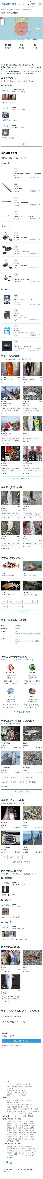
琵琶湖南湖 (11, 1148)
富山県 (9, 1128)
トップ (9, 1084)
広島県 (26, 1134)
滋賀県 (32, 1130)
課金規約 (10, 1111)
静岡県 (17, 628)
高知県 (26, 1137)
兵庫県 (21, 1132)
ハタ (24, 67)
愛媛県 (21, 1137)
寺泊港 (9, 1153)
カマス (30, 67)
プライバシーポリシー (27, 1100)
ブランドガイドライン (14, 1113)
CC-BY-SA (39, 39)
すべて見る (21, 144)
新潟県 (33, 1126)
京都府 (9, 1132)
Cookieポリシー (12, 1102)
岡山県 (21, 1134)
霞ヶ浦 (18, 1148)
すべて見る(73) (21, 611)
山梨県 (26, 1128)
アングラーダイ (30, 71)
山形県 (9, 1123)
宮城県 (26, 1121)
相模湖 (9, 1146)
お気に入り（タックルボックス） (18, 1090)
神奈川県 (27, 1126)
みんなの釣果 (17, 1084)
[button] (2, 20)
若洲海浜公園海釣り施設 (28, 1151)
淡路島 (35, 1148)
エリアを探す (27, 1084)
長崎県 (15, 1139)
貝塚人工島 (29, 1153)
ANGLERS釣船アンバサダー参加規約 (26, 1111)
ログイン (26, 1093)
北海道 (9, 1121)
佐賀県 (9, 1139)
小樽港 (9, 1157)
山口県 (32, 1134)
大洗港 (15, 1153)
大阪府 (15, 1132)
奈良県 (26, 1132)
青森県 (15, 1121)
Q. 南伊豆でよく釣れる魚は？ (12, 1016)
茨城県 (21, 1123)
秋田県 (32, 1121)
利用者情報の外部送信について (17, 1107)
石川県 (15, 1128)
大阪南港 (10, 1155)
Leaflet (18, 39)
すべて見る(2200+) (21, 712)
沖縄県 (16, 1141)
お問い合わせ (27, 1113)
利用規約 (16, 1100)
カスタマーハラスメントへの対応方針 (19, 1105)
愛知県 (21, 1130)
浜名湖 (24, 1148)
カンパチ (18, 67)
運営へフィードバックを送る (16, 1095)
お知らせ (16, 1116)
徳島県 (9, 1137)
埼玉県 (9, 1126)
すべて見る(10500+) (21, 478)
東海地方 (18, 626)
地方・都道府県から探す (15, 1086)
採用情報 (30, 1116)
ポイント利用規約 (13, 1109)
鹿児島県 (10, 1141)
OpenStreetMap (26, 39)
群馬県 (32, 1123)
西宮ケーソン (18, 1155)
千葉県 (15, 1126)
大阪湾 (29, 1148)
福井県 (21, 1128)
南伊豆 (14, 107)
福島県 (15, 1123)
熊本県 (21, 1139)
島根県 (15, 1134)
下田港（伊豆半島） (18, 89)
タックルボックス (13, 1088)
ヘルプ (9, 1100)
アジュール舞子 (29, 1155)
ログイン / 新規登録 (33, 4)
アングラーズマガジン (14, 1093)
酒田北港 (21, 1153)
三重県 (26, 1130)
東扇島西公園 (27, 1146)
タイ (11, 67)
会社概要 (23, 1116)
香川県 (15, 1137)
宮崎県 (32, 1139)
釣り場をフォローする (21, 1041)
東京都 (21, 1126)
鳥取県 (9, 1134)
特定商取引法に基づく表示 (29, 1109)
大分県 (26, 1139)
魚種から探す (29, 1086)
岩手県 (21, 1121)
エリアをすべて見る (21, 791)
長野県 (32, 1128)
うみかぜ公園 (17, 1146)
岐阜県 (9, 1130)
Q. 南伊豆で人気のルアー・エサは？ (15, 1022)
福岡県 (32, 1137)
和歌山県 (33, 1132)
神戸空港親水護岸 (13, 1151)
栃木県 (26, 1123)
